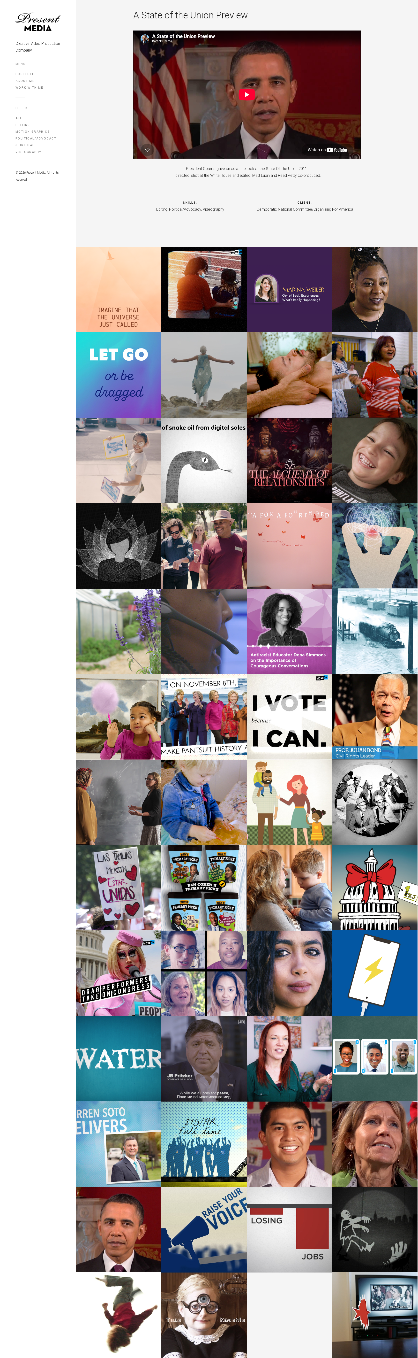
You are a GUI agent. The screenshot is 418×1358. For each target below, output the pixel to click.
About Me (25, 81)
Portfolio (25, 74)
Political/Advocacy (35, 138)
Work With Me (29, 87)
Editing (22, 125)
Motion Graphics (32, 131)
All (18, 118)
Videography (28, 152)
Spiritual (25, 145)
